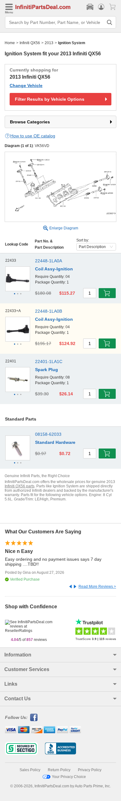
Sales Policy (30, 770)
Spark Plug (46, 369)
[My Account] (101, 7)
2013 (49, 43)
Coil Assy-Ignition (54, 268)
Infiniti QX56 (30, 43)
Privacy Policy (89, 770)
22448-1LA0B (48, 311)
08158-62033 (48, 434)
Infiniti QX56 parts (19, 486)
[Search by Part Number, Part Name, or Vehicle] (109, 22)
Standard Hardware (55, 442)
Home (10, 43)
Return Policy (59, 770)
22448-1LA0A (48, 260)
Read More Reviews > (97, 586)
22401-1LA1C (48, 361)
